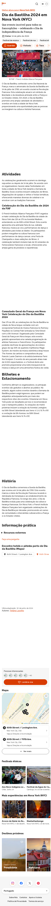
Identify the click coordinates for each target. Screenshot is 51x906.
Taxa (41, 45)
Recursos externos (15, 532)
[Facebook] (21, 883)
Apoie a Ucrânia (35, 897)
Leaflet (25, 723)
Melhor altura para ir (18, 10)
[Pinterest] (38, 883)
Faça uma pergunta (10, 539)
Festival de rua (29, 40)
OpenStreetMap (35, 723)
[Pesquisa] (36, 4)
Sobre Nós (13, 897)
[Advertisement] (25, 139)
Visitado (27, 45)
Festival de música (11, 40)
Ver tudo (11, 72)
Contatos (23, 897)
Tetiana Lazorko (17, 611)
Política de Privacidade (17, 901)
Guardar (11, 45)
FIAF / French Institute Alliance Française (26, 79)
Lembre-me (27, 682)
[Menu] (44, 4)
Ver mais (27, 751)
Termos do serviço (36, 901)
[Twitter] (30, 883)
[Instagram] (13, 883)
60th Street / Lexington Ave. (20, 554)
